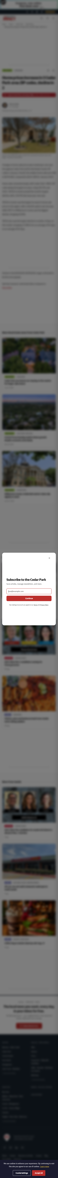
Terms (35, 605)
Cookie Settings (22, 1173)
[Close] (49, 558)
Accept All (39, 1173)
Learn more (44, 1166)
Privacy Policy (44, 605)
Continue (29, 598)
